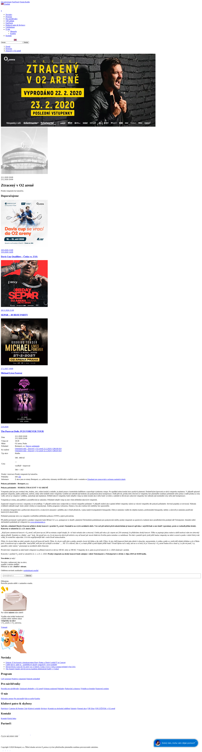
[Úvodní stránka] (7, 8)
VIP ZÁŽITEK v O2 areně (105, 709)
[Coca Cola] (25, 734)
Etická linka (11, 718)
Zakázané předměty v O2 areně (31, 689)
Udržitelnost (10, 27)
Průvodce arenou (7, 699)
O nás (8, 29)
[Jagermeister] (34, 734)
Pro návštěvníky (12, 19)
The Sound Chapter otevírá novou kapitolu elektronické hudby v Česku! (32, 669)
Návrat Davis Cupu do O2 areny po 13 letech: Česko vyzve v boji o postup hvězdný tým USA (41, 667)
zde (19, 477)
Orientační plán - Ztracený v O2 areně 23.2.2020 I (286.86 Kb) (38, 449)
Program (9, 17)
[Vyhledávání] (18, 40)
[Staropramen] (14, 734)
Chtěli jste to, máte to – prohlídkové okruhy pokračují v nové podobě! (31, 665)
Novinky (9, 15)
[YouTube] (10, 40)
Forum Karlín (25, 2)
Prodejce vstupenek (19, 679)
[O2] (5, 734)
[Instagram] (5, 40)
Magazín (13, 31)
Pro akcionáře (19, 699)
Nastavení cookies (102, 689)
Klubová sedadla (34, 709)
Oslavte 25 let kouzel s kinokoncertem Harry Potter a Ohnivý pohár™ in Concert (35, 663)
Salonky (74, 709)
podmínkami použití (31, 570)
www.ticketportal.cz (37, 522)
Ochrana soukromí (50, 689)
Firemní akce (82, 709)
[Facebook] (2, 40)
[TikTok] (12, 40)
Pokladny (61, 689)
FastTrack (15, 2)
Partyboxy (5, 709)
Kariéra (13, 34)
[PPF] (6, 745)
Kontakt (9, 36)
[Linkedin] (7, 40)
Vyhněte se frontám (88, 689)
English (7, 4)
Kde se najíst (29, 699)
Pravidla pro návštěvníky (10, 689)
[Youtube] (9, 750)
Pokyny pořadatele (33, 446)
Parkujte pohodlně (33, 679)
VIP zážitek (10, 21)
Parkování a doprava (72, 689)
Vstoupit (4, 627)
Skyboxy (44, 709)
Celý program (6, 679)
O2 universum (6, 2)
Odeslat (28, 576)
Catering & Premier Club (18, 709)
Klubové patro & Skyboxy (15, 25)
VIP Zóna (91, 709)
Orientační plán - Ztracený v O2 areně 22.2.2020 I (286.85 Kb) (38, 451)
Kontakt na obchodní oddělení (59, 709)
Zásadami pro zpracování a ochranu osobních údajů (106, 479)
